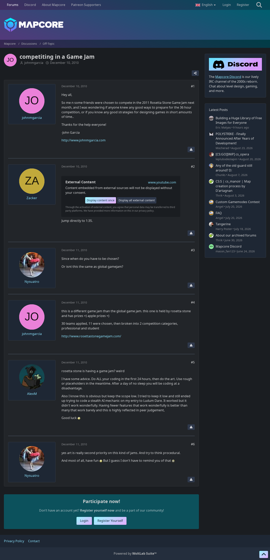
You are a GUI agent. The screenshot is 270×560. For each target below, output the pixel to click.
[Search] (259, 5)
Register (243, 5)
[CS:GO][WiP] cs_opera (232, 154)
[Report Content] (191, 149)
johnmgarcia (33, 63)
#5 (193, 362)
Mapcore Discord (229, 246)
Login (227, 5)
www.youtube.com (162, 182)
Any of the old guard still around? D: (234, 167)
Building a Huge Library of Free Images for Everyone (239, 120)
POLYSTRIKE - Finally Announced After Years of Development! (235, 138)
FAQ (219, 213)
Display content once (100, 200)
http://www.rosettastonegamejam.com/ (91, 336)
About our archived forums (236, 235)
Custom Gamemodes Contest (238, 202)
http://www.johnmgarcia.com (83, 140)
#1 (193, 86)
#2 (193, 166)
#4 (193, 302)
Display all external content (137, 200)
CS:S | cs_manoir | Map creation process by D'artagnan (233, 186)
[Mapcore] (135, 25)
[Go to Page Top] (263, 554)
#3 (193, 250)
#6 (193, 444)
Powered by (135, 553)
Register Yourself (110, 520)
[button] (206, 5)
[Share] (195, 73)
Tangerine (223, 224)
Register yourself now (97, 510)
